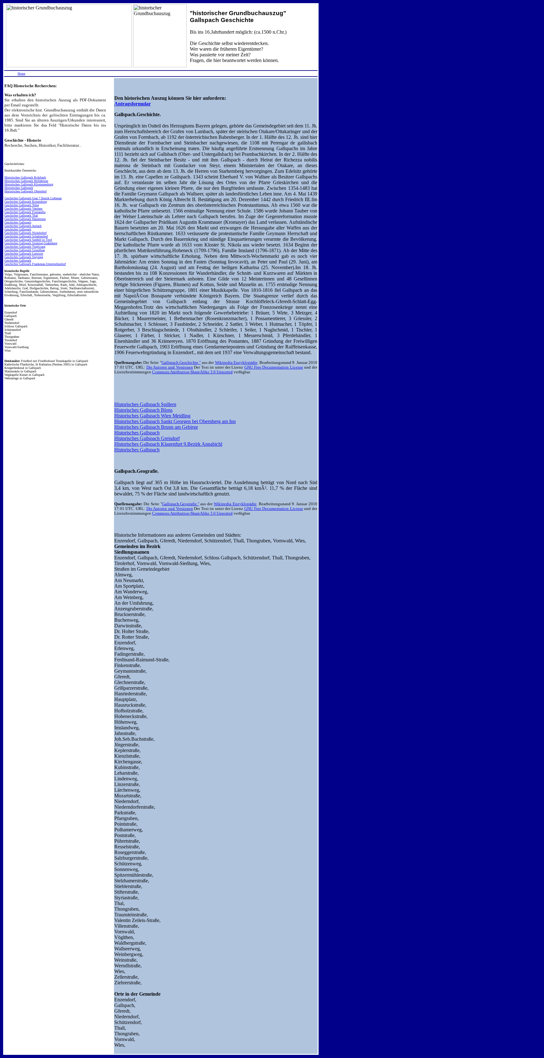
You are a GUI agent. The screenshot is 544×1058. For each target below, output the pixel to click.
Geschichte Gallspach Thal (21, 215)
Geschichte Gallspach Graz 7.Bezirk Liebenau (33, 198)
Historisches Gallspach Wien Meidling (152, 415)
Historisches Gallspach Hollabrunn (26, 181)
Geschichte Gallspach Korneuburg (25, 201)
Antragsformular (132, 103)
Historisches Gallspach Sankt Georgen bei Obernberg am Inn (175, 421)
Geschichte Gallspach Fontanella (24, 212)
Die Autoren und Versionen (169, 367)
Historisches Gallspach (18, 188)
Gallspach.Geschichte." (181, 362)
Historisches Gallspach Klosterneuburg (28, 184)
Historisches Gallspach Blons (143, 410)
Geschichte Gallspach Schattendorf (26, 236)
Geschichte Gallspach (17, 222)
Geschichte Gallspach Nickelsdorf (25, 233)
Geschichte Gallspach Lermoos (23, 253)
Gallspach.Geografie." (180, 504)
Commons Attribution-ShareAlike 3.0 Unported (192, 372)
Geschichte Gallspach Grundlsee (24, 250)
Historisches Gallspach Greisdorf (147, 438)
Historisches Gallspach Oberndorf (25, 191)
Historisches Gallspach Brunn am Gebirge (156, 427)
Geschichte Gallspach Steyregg (23, 257)
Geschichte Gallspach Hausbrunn (25, 219)
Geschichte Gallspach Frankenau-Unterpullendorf (35, 264)
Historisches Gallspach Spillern (145, 404)
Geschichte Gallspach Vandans (23, 208)
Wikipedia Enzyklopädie (236, 362)
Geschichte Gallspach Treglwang (24, 246)
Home (21, 73)
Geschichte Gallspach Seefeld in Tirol (28, 239)
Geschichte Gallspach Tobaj (21, 205)
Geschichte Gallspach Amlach (23, 226)
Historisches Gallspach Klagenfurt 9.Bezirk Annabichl (168, 444)
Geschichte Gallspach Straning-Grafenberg (30, 243)
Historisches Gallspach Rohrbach (25, 177)
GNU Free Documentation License (273, 367)
